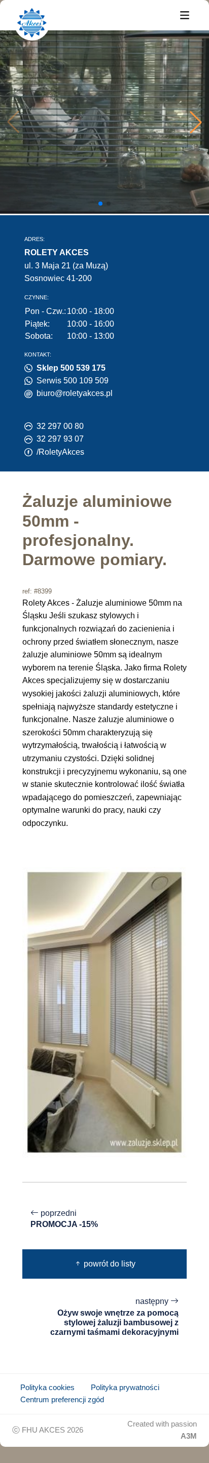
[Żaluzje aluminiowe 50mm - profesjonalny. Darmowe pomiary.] (104, 1011)
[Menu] (185, 14)
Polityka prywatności (125, 1387)
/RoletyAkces (60, 452)
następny (114, 1316)
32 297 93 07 (60, 438)
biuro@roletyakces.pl (75, 393)
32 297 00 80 (60, 426)
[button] (196, 122)
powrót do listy (108, 1263)
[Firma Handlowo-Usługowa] (32, 23)
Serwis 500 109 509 (73, 380)
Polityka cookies (47, 1387)
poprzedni (64, 1219)
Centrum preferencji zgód (62, 1400)
